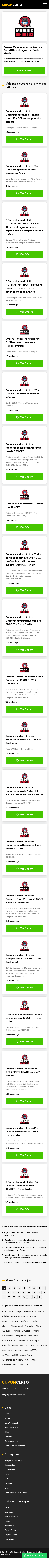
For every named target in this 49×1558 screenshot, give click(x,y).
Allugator (29, 1326)
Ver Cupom (26, 139)
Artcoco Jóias (21, 1350)
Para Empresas (12, 1427)
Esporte (8, 1483)
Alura (38, 1326)
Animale (6, 1345)
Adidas (5, 1316)
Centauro (9, 1512)
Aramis (43, 1345)
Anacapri (34, 1340)
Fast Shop (9, 1525)
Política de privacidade (15, 1445)
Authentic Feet (9, 1365)
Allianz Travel (16, 1326)
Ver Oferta (26, 254)
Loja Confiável (11, 1422)
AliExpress (26, 1321)
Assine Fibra (26, 1355)
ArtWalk (6, 1355)
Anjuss (15, 1345)
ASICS (15, 1355)
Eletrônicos (10, 1469)
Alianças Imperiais (10, 1321)
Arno (10, 1350)
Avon (20, 1365)
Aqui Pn (34, 1345)
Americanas (7, 1335)
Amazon (26, 1331)
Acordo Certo (29, 1311)
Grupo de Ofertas (36, 1555)
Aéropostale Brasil (19, 1316)
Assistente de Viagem (12, 1360)
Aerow (33, 1316)
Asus (27, 1360)
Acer (4, 1311)
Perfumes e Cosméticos (16, 1492)
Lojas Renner (11, 1534)
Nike (7, 1507)
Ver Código (24, 70)
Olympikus (9, 1539)
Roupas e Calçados (13, 1460)
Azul (27, 1365)
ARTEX (33, 1350)
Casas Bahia (10, 1530)
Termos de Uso (11, 1441)
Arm (4, 1350)
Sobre (7, 1418)
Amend (35, 1331)
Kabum (8, 1521)
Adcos (41, 1311)
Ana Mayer (23, 1340)
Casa (7, 1474)
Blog (7, 1432)
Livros (7, 1488)
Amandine (7, 1331)
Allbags (36, 1321)
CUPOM (12, 5)
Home (7, 1413)
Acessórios (10, 1465)
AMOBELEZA (9, 1340)
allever (5, 1326)
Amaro (17, 1331)
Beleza (8, 1478)
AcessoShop (15, 1311)
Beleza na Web (11, 1516)
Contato (8, 1436)
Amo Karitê (33, 1335)
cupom (15, 1382)
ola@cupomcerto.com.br (13, 1395)
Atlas (33, 1360)
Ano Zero (24, 1345)
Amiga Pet (21, 1335)
